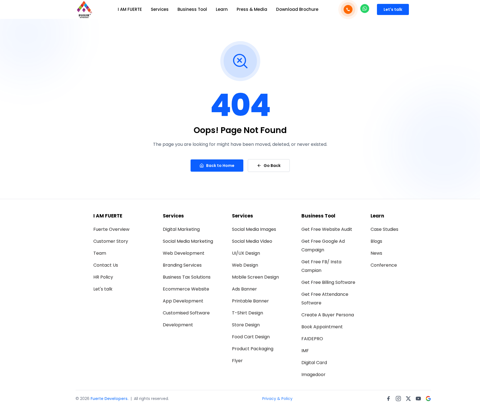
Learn (222, 9)
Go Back (272, 165)
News (376, 253)
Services (160, 9)
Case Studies (384, 229)
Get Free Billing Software (328, 282)
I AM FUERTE (130, 9)
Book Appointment (322, 327)
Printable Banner (250, 301)
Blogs (376, 241)
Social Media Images (254, 229)
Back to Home (220, 165)
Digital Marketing (181, 229)
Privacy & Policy (277, 398)
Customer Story (110, 241)
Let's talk (393, 9)
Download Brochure (297, 9)
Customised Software (186, 313)
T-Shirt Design (247, 313)
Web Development (183, 253)
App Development (183, 301)
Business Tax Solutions (187, 277)
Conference (384, 265)
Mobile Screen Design (255, 277)
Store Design (246, 325)
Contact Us (105, 265)
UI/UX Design (246, 253)
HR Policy (103, 277)
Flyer (237, 360)
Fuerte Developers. (109, 398)
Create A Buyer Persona (327, 315)
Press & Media (252, 9)
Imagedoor (313, 374)
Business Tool (192, 9)
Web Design (245, 265)
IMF (305, 350)
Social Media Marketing (188, 241)
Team (99, 253)
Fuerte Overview (111, 229)
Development (178, 325)
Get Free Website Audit (326, 229)
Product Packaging (252, 349)
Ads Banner (244, 289)
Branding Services (182, 265)
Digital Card (314, 362)
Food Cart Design (251, 337)
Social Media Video (252, 241)
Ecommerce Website (186, 289)
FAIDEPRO (312, 339)
